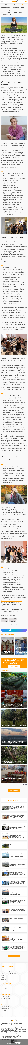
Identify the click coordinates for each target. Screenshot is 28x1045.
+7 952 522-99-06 (5, 996)
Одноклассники (4, 988)
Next (25, 648)
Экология (3, 970)
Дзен (2, 990)
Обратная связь (13, 973)
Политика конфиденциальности (8, 1000)
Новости (11, 968)
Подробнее (9, 1043)
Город (2, 968)
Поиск (10, 970)
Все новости (14, 955)
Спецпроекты (4, 979)
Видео (2, 977)
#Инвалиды (4, 621)
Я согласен (18, 1043)
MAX (21, 4)
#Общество (12, 621)
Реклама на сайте (5, 1010)
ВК (24, 4)
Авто (2, 971)
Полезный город (13, 971)
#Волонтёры (13, 618)
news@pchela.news (5, 998)
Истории (3, 975)
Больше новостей (14, 790)
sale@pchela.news (5, 1008)
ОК (26, 4)
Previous (25, 643)
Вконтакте (3, 986)
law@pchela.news (18, 1037)
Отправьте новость (14, 666)
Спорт (2, 973)
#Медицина (4, 618)
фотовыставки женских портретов (11, 600)
